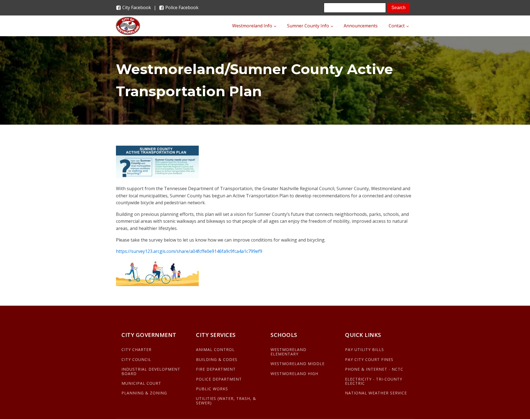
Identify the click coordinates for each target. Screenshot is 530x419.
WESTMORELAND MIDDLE (298, 364)
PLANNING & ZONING (144, 393)
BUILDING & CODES (216, 359)
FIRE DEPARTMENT (216, 369)
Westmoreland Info (252, 26)
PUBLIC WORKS (212, 389)
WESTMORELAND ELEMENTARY (288, 351)
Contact (397, 26)
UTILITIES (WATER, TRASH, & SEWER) (226, 400)
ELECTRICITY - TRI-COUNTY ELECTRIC (373, 381)
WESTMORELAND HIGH (294, 373)
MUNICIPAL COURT (141, 383)
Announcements (361, 26)
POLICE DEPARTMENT (219, 379)
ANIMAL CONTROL (215, 349)
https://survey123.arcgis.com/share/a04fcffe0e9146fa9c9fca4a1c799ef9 (189, 251)
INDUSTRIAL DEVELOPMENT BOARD (150, 371)
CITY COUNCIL (136, 359)
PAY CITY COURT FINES (369, 359)
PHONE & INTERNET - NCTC (374, 369)
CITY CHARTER (136, 349)
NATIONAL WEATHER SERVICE (376, 393)
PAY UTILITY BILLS (364, 349)
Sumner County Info (308, 26)
